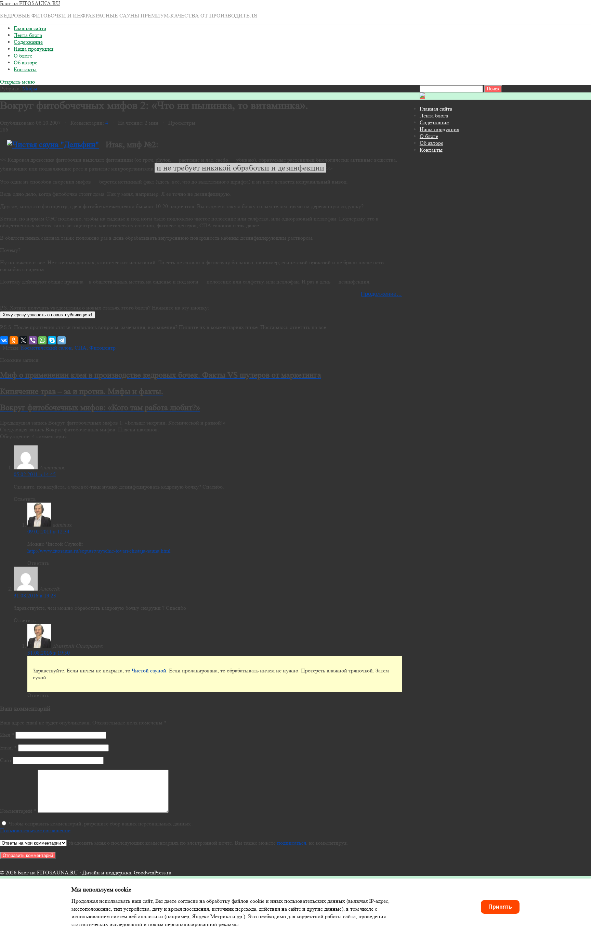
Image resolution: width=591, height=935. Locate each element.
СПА (81, 347)
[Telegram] (61, 340)
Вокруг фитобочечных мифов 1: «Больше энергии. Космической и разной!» (136, 422)
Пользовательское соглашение (35, 830)
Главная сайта (30, 28)
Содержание (28, 42)
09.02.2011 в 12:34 (48, 531)
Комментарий (18, 811)
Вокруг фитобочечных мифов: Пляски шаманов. (102, 429)
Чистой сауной (149, 670)
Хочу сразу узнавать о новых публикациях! (47, 314)
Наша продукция (33, 49)
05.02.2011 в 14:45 (35, 474)
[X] (23, 340)
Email (8, 747)
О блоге (23, 55)
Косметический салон (46, 347)
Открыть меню (17, 81)
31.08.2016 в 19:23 (35, 595)
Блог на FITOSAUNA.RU (30, 3)
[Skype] (52, 340)
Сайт (6, 760)
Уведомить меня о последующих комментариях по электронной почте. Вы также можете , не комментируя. (207, 842)
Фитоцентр (102, 347)
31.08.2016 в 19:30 (48, 652)
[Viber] (33, 340)
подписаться (291, 842)
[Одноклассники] (14, 340)
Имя (7, 735)
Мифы (29, 88)
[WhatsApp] (42, 340)
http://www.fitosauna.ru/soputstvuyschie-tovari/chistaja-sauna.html (98, 550)
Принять (500, 907)
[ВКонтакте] (4, 340)
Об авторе (25, 62)
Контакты (25, 69)
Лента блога (28, 35)
